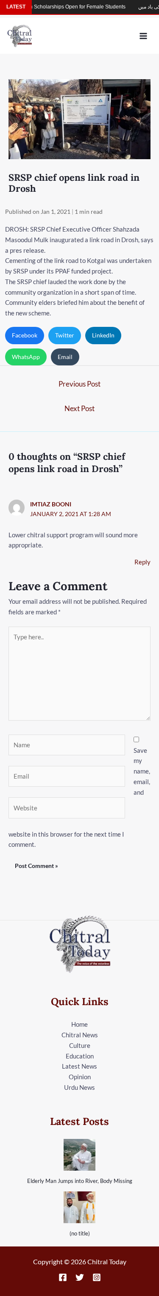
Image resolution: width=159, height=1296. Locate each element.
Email (65, 356)
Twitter (64, 335)
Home (79, 1024)
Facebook (24, 335)
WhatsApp (26, 356)
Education (80, 1056)
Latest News (79, 1066)
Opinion (80, 1076)
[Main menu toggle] (143, 36)
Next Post (79, 408)
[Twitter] (79, 1277)
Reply (142, 562)
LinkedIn (103, 335)
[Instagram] (96, 1277)
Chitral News (79, 1035)
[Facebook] (63, 1277)
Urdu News (79, 1087)
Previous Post (79, 383)
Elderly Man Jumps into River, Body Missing (79, 1180)
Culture (79, 1045)
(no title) (80, 1233)
